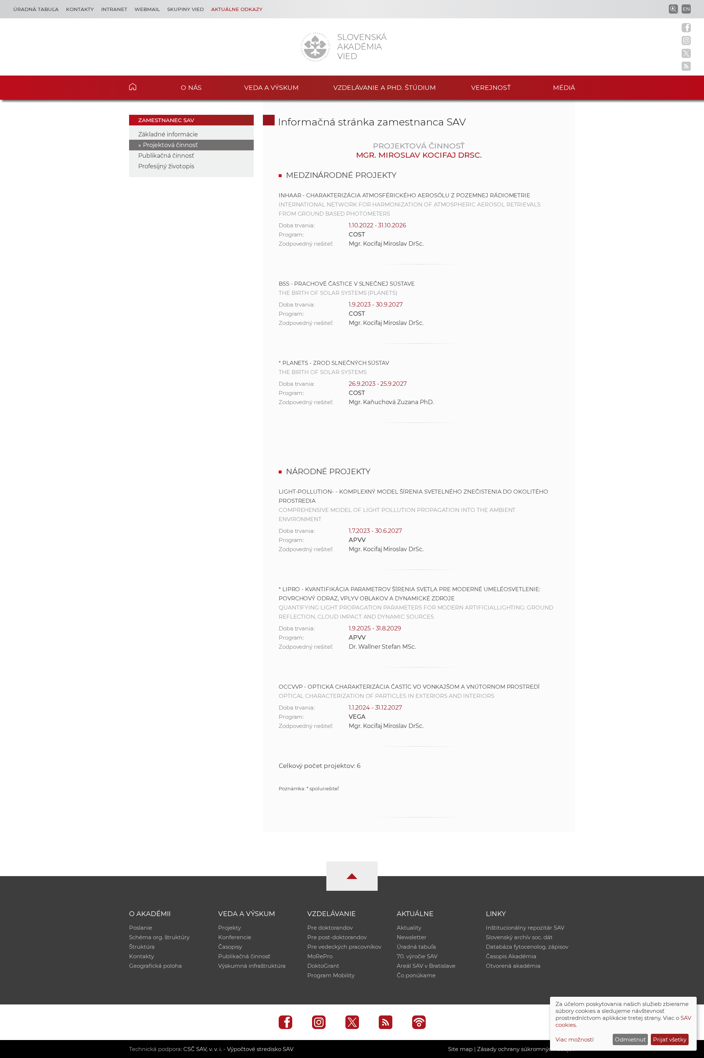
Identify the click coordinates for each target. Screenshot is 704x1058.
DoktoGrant (323, 965)
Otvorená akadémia (513, 965)
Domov (144, 87)
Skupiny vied (185, 9)
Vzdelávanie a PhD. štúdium (384, 87)
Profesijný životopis (166, 166)
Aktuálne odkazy (237, 9)
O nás (191, 87)
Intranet (114, 9)
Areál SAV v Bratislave (426, 965)
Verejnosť (491, 87)
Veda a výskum (271, 87)
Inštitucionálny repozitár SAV (525, 927)
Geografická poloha (155, 965)
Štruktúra (142, 946)
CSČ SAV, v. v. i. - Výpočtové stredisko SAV (238, 1049)
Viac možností (575, 1039)
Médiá (564, 87)
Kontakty (80, 9)
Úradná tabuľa (36, 9)
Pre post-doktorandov (337, 937)
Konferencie (234, 937)
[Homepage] (315, 47)
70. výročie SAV (417, 956)
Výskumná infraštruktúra (252, 965)
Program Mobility (331, 975)
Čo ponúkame (416, 975)
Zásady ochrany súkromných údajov (526, 1049)
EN (686, 9)
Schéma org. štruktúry (159, 937)
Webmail (147, 9)
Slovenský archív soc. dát (519, 937)
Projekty (229, 927)
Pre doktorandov (330, 927)
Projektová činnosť (170, 145)
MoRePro (320, 956)
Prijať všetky (669, 1039)
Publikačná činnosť (166, 155)
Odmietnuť (630, 1039)
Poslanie (140, 927)
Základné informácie (168, 134)
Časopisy (230, 946)
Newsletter (411, 937)
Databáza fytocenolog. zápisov (527, 946)
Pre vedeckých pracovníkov (344, 946)
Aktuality (409, 927)
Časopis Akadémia (511, 956)
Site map (460, 1049)
